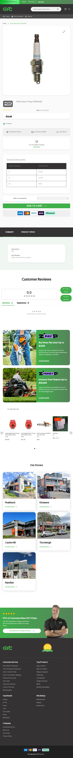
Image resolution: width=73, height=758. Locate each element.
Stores (24, 2)
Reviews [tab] (6, 303)
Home (4, 23)
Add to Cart (34, 206)
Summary (10, 232)
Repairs (38, 703)
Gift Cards (31, 2)
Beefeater (6, 718)
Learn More (36, 147)
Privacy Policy (7, 736)
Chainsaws (39, 675)
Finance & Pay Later (9, 678)
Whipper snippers (42, 672)
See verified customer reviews (19, 630)
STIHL (5, 703)
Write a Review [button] (66, 290)
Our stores (6, 733)
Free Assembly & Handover (12, 669)
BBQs (38, 684)
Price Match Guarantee (10, 666)
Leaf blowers (40, 678)
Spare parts (40, 706)
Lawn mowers (41, 666)
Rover (5, 715)
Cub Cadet (6, 712)
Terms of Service (8, 687)
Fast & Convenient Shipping (12, 675)
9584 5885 (41, 2)
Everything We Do (9, 727)
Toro (4, 709)
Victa (4, 706)
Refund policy (7, 690)
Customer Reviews (9, 684)
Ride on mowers (41, 669)
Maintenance (40, 700)
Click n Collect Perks (9, 672)
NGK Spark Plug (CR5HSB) (18, 23)
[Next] (71, 433)
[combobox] (46, 9)
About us (6, 730)
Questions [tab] (21, 303)
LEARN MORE (44, 361)
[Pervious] (2, 433)
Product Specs (28, 232)
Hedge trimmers (41, 681)
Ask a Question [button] (66, 298)
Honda (5, 700)
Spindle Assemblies (42, 687)
